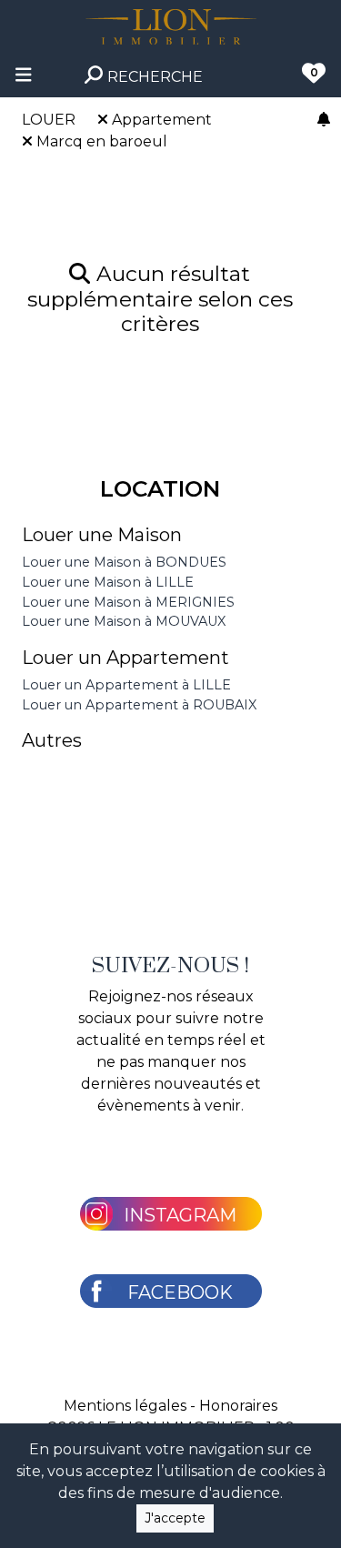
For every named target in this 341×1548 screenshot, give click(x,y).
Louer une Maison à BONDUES (124, 562)
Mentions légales (125, 1405)
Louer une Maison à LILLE (108, 582)
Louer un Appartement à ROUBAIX (139, 705)
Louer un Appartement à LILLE (126, 685)
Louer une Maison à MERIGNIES (128, 602)
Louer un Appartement (125, 657)
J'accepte (175, 1518)
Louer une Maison (102, 535)
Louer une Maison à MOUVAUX (124, 621)
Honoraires (238, 1405)
